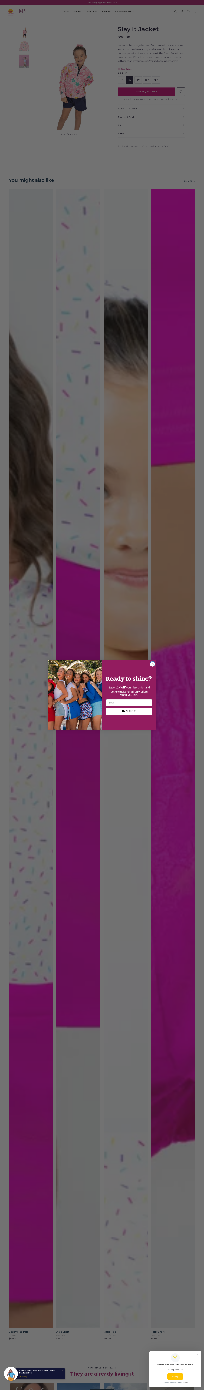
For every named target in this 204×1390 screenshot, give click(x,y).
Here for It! (129, 711)
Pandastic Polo (25, 1373)
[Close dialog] (152, 663)
